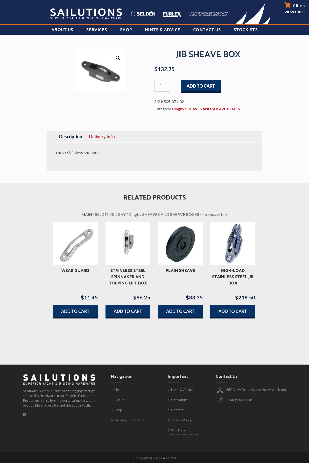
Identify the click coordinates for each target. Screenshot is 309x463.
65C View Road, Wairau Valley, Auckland (255, 389)
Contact (177, 410)
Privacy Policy (181, 420)
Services (96, 30)
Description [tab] (70, 136)
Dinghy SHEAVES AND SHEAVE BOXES (206, 108)
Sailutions (168, 458)
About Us (62, 30)
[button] (117, 58)
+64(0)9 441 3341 (239, 400)
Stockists (246, 30)
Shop (126, 30)
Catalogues (180, 400)
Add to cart (201, 86)
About (119, 400)
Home (118, 389)
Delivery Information (129, 420)
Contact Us (207, 30)
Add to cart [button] (75, 311)
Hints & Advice (162, 30)
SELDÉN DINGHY (110, 214)
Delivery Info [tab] (102, 136)
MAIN (86, 214)
